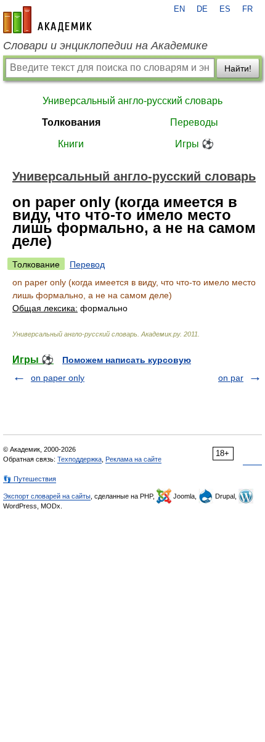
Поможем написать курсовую (126, 360)
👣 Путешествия (29, 479)
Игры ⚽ (194, 144)
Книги (71, 144)
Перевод (87, 264)
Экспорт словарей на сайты (47, 496)
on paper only (57, 378)
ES (224, 9)
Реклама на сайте (133, 459)
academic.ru (47, 19)
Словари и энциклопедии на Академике (105, 45)
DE (202, 9)
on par (230, 378)
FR (247, 9)
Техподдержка (79, 459)
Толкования (71, 122)
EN (179, 9)
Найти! (237, 68)
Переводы (194, 122)
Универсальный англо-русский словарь (132, 101)
